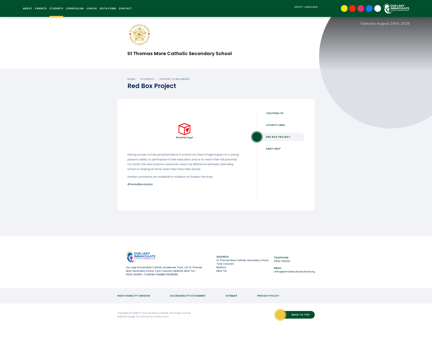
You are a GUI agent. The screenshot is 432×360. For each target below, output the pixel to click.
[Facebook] (369, 8)
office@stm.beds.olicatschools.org (294, 271)
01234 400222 (282, 261)
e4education (161, 316)
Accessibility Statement (188, 295)
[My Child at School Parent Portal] (352, 8)
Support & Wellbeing (174, 79)
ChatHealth (275, 113)
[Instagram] (360, 8)
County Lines (275, 125)
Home (131, 79)
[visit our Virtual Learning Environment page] (344, 8)
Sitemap (231, 295)
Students (147, 79)
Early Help (273, 148)
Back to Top (301, 314)
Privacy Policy (268, 295)
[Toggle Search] (377, 8)
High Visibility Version (133, 295)
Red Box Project (278, 137)
